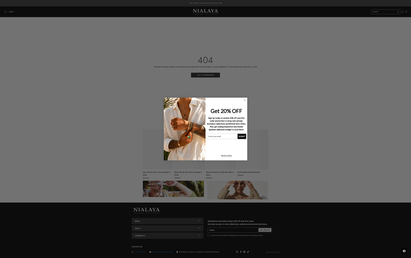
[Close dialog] (244, 100)
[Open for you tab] (404, 251)
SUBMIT (242, 136)
